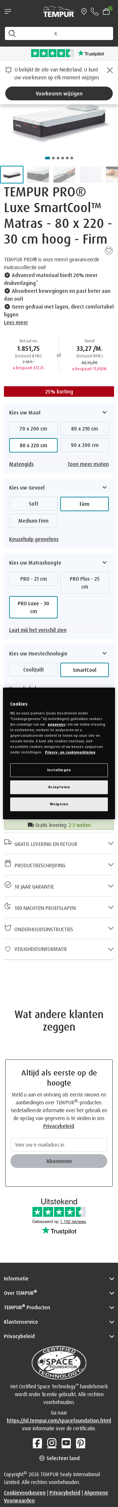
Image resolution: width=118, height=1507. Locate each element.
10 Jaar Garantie (33, 886)
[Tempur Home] (59, 11)
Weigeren (59, 804)
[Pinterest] (80, 1442)
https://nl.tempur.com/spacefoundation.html (59, 1420)
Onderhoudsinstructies (42, 929)
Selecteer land (62, 1458)
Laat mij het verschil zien (38, 630)
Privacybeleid (58, 1126)
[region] (59, 753)
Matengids (21, 464)
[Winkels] (84, 11)
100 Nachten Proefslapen (44, 908)
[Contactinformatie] (95, 11)
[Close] (109, 70)
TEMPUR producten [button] (27, 1307)
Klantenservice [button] (21, 1321)
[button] (12, 175)
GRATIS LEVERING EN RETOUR (44, 844)
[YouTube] (66, 1442)
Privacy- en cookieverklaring (70, 752)
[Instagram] (51, 1442)
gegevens (56, 724)
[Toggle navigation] (8, 11)
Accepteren (59, 787)
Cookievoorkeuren (25, 1492)
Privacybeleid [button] (19, 1336)
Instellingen (59, 770)
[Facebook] (37, 1442)
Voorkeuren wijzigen (59, 93)
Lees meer (16, 322)
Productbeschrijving (38, 865)
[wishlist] (109, 250)
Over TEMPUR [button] (20, 1292)
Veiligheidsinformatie (39, 949)
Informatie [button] (16, 1278)
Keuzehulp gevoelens (34, 539)
